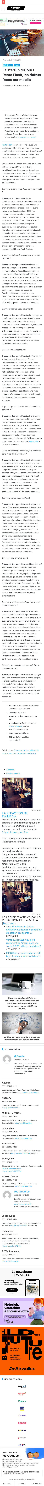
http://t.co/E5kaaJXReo (11, 1108)
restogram (7, 1231)
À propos (10, 770)
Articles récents (13, 773)
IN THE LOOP (16, 60)
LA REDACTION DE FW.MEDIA (15, 814)
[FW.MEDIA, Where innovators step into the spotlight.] (16, 8)
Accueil (7, 60)
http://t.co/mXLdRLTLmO (11, 1246)
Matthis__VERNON (11, 1113)
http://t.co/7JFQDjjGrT (10, 1261)
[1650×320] (22, 21)
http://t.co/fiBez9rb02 (18, 1226)
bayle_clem (8, 1158)
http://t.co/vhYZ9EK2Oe (20, 1153)
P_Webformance (10, 1251)
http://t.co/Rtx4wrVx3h (12, 1169)
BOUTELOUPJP (10, 1176)
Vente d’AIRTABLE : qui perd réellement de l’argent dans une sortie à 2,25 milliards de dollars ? (23, 943)
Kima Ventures (15, 726)
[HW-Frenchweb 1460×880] (22, 1324)
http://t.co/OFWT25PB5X (11, 1171)
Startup (16, 65)
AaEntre (6, 1082)
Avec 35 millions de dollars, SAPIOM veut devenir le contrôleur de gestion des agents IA (24, 929)
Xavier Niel (33, 441)
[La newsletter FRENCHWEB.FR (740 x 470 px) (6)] (22, 1295)
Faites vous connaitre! (25, 137)
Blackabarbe (8, 1143)
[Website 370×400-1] (22, 1374)
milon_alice (8, 1128)
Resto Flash (7, 145)
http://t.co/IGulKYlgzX (31, 1093)
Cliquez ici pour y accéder (15, 832)
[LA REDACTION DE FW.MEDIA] (17, 807)
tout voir (9, 923)
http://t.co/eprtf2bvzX (22, 1204)
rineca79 (6, 1098)
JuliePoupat (8, 1216)
